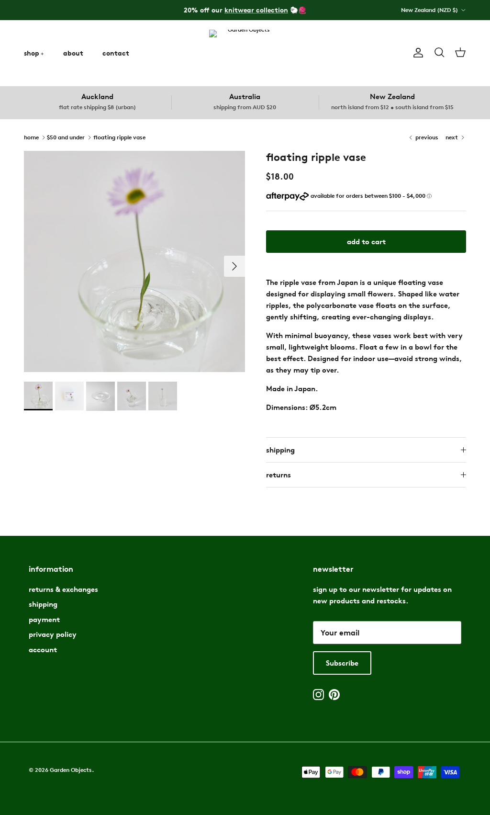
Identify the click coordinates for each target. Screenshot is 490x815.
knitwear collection (256, 10)
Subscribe (342, 663)
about (73, 53)
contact (115, 53)
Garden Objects (71, 769)
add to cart (366, 241)
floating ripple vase (119, 136)
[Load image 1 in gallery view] (134, 261)
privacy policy (53, 634)
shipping (280, 449)
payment (44, 619)
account (43, 649)
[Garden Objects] (245, 53)
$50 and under (66, 136)
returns (278, 474)
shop (31, 53)
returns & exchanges (63, 589)
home (31, 136)
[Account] (416, 52)
